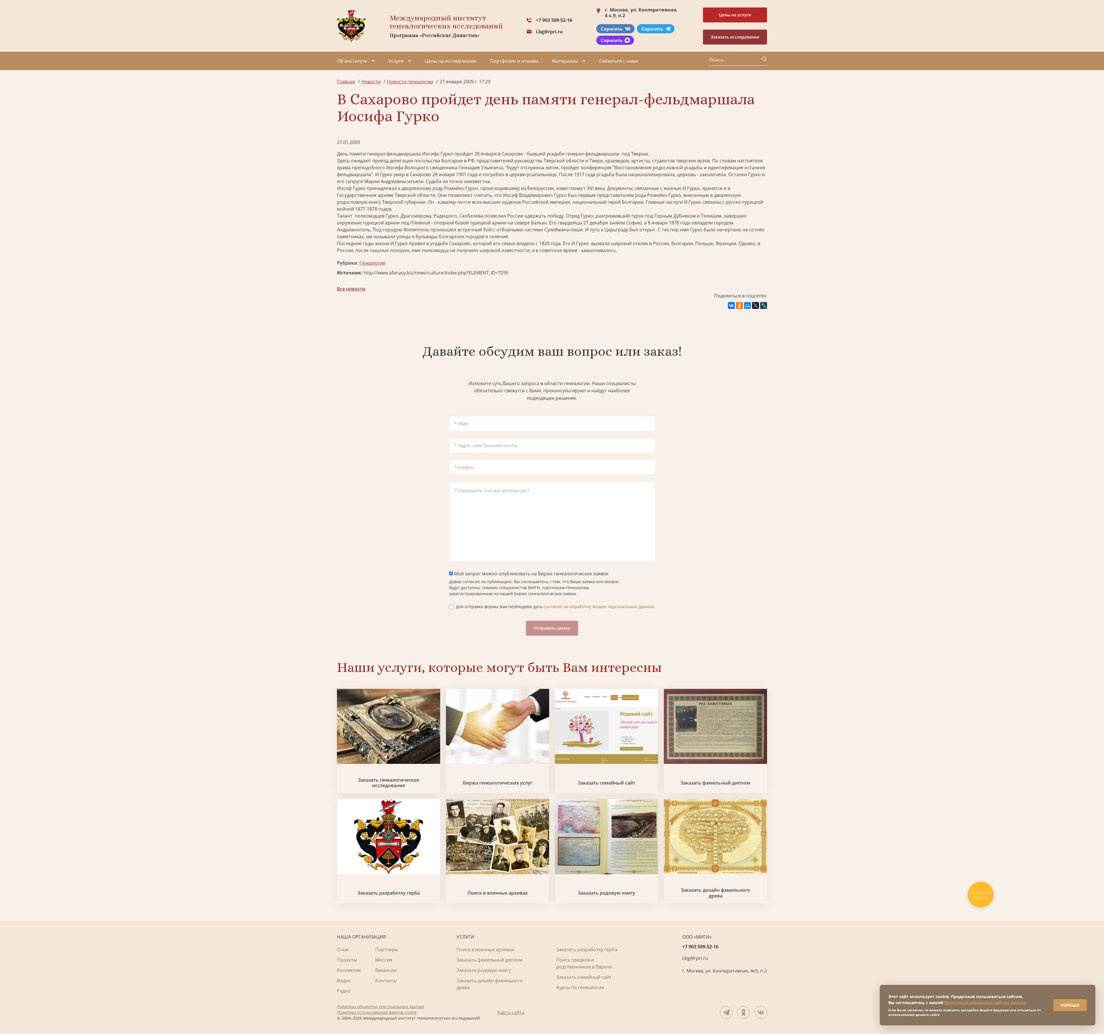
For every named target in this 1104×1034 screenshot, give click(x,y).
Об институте (352, 61)
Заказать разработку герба (388, 893)
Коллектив (349, 970)
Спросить (611, 29)
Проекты (347, 960)
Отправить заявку (552, 628)
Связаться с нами (618, 61)
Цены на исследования (450, 61)
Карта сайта (510, 1012)
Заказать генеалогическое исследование (388, 782)
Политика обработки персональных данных (380, 1006)
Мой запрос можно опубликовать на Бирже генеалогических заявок (530, 573)
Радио (344, 991)
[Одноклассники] (739, 305)
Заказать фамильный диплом (715, 783)
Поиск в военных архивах (497, 893)
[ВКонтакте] (731, 305)
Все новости (351, 289)
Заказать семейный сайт (606, 783)
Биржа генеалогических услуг (497, 783)
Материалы (565, 61)
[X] (755, 305)
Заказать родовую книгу (606, 893)
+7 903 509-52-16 (554, 20)
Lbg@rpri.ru (549, 31)
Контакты (386, 980)
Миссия (383, 960)
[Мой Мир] (747, 305)
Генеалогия (372, 263)
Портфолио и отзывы (514, 61)
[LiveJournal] (763, 305)
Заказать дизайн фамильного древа (715, 892)
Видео (344, 980)
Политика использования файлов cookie (377, 1012)
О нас (343, 949)
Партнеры (386, 949)
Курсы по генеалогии (580, 987)
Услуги (395, 61)
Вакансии (385, 970)
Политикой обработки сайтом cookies (985, 1002)
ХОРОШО (1070, 1005)
